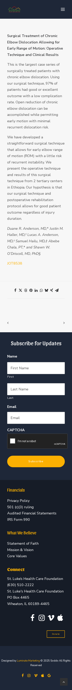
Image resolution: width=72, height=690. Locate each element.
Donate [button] (56, 634)
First (10, 377)
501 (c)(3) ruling (20, 507)
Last (10, 398)
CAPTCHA (16, 430)
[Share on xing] (51, 290)
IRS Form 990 (18, 519)
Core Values (17, 556)
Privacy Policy (18, 500)
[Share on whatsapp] (41, 290)
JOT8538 (14, 263)
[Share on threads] (25, 290)
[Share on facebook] (15, 290)
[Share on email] (56, 290)
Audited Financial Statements (31, 513)
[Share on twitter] (20, 290)
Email (11, 407)
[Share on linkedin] (36, 290)
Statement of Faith (23, 543)
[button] (63, 9)
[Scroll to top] (64, 681)
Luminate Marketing (28, 661)
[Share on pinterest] (30, 290)
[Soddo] (14, 9)
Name (12, 356)
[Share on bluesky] (46, 290)
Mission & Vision (20, 549)
